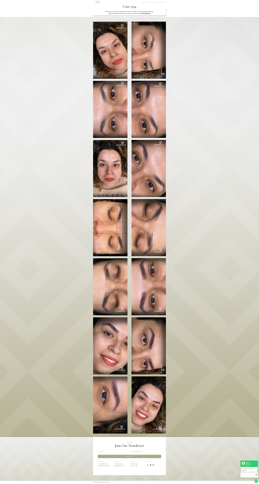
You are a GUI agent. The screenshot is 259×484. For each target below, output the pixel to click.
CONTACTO (163, 2)
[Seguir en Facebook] (148, 465)
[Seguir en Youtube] (150, 465)
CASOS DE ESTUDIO (154, 2)
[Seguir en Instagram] (153, 465)
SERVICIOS (144, 2)
